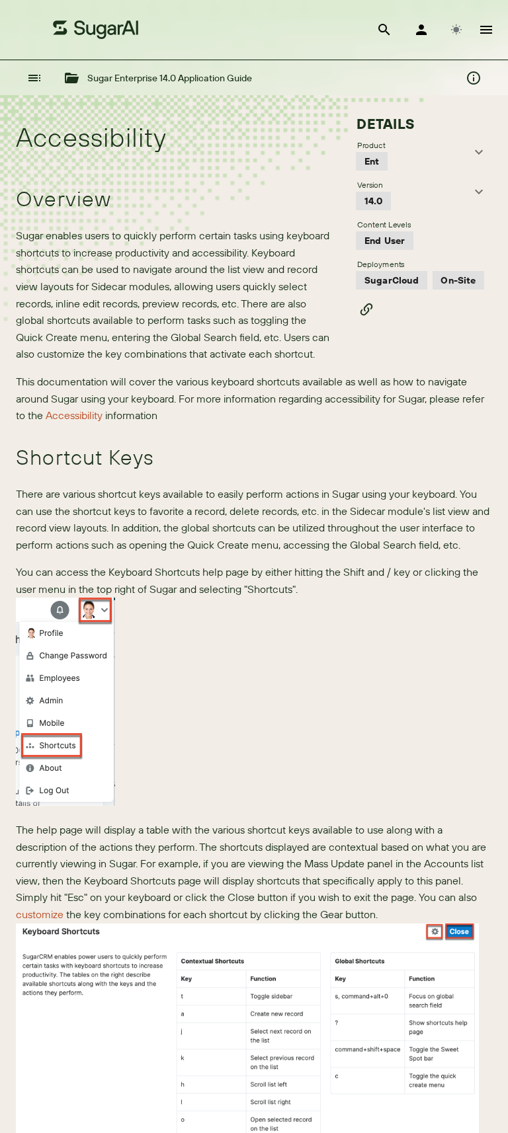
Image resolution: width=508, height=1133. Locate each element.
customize (40, 914)
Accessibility (74, 415)
